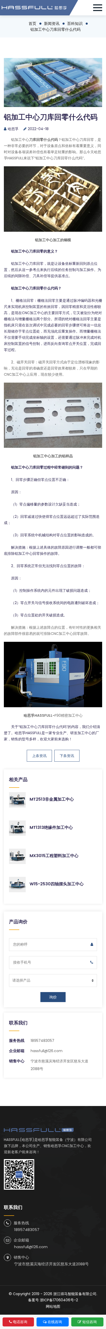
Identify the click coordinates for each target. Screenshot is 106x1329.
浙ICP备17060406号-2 (59, 1300)
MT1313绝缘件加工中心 (51, 827)
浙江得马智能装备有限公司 (74, 1293)
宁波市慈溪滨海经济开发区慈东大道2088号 (51, 1264)
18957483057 (42, 1040)
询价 (53, 997)
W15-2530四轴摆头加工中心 (57, 884)
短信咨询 (89, 1321)
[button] (99, 7)
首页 (32, 23)
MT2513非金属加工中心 (52, 799)
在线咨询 (55, 1321)
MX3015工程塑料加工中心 (54, 856)
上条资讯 (39, 755)
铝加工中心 (20, 139)
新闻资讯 (51, 23)
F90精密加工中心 (69, 715)
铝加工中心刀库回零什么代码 (55, 29)
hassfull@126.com (47, 1050)
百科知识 (75, 23)
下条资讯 (67, 755)
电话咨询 (20, 1321)
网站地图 (53, 1306)
